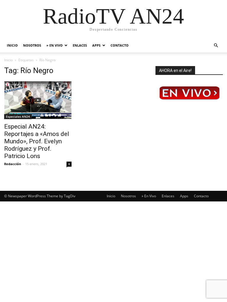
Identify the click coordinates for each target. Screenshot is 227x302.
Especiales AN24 (18, 116)
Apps (96, 45)
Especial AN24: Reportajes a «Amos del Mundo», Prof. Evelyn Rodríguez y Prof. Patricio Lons (36, 141)
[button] (216, 45)
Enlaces (80, 45)
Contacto (120, 45)
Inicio (12, 45)
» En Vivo (54, 45)
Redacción (12, 164)
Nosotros (32, 45)
